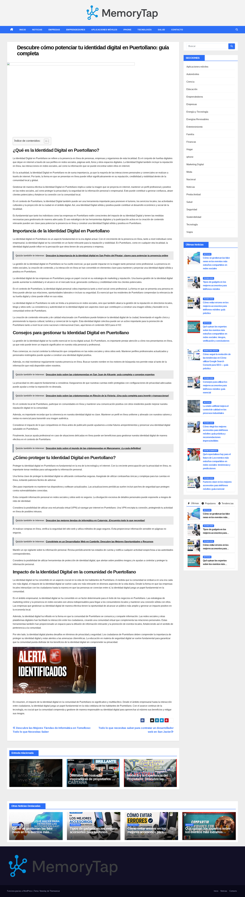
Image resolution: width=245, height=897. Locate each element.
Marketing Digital (195, 164)
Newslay (43, 891)
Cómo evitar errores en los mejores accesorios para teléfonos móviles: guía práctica (150, 832)
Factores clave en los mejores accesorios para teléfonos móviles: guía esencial (217, 485)
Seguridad (191, 209)
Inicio (22, 30)
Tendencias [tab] (227, 503)
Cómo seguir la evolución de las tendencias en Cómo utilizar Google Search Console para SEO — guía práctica (217, 361)
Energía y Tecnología (197, 112)
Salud (161, 30)
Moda (189, 172)
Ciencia (190, 82)
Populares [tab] (210, 503)
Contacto (177, 30)
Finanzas (191, 142)
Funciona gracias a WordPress (20, 891)
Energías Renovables (197, 119)
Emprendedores (75, 30)
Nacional (191, 179)
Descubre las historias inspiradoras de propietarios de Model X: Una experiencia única (92, 778)
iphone (127, 30)
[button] (237, 29)
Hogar (189, 149)
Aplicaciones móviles (104, 30)
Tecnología (145, 30)
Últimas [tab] (194, 503)
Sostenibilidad (193, 217)
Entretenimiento (194, 127)
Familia (190, 134)
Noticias (37, 30)
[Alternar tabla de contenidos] (45, 141)
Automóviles (192, 74)
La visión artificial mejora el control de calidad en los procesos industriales (216, 409)
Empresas (54, 30)
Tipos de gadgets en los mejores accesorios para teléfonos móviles (215, 285)
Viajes (189, 232)
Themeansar (55, 891)
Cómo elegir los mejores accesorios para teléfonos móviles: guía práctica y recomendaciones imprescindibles (215, 433)
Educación (192, 89)
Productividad (193, 194)
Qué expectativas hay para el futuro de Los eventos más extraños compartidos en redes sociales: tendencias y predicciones (217, 461)
